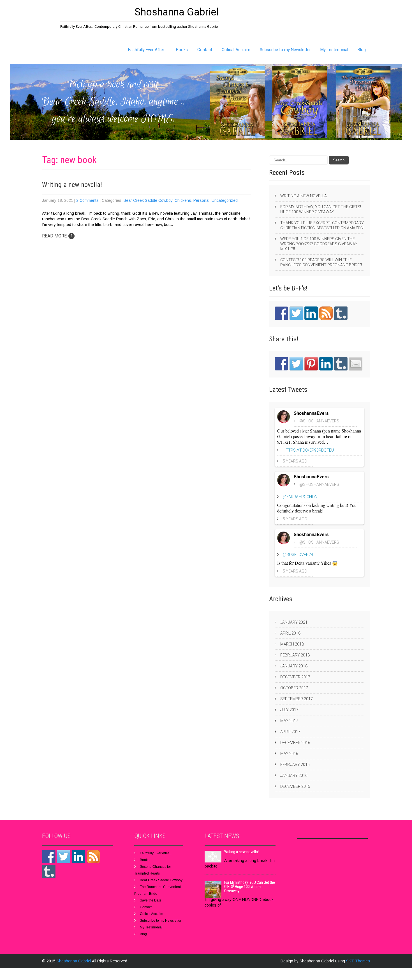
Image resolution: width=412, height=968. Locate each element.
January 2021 (293, 622)
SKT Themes (358, 961)
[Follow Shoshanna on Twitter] (296, 313)
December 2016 (295, 742)
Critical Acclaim (236, 49)
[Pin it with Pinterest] (311, 363)
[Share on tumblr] (341, 363)
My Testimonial (334, 49)
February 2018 (295, 655)
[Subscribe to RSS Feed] (326, 313)
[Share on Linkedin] (326, 363)
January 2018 (293, 666)
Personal (201, 200)
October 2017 (294, 688)
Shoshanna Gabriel (74, 961)
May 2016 (289, 753)
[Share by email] (355, 363)
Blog (362, 49)
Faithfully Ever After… (147, 49)
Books (182, 49)
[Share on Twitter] (296, 363)
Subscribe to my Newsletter (285, 49)
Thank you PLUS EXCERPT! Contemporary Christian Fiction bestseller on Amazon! (322, 225)
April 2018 (290, 633)
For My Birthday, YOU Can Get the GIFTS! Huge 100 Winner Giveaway (320, 209)
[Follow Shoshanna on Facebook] (281, 313)
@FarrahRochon (300, 497)
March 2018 (292, 644)
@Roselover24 (298, 554)
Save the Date (150, 900)
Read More (57, 236)
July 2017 (289, 710)
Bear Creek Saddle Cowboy (148, 200)
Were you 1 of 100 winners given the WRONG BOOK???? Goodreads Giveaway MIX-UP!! (318, 244)
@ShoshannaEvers (319, 421)
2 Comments (87, 200)
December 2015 (295, 786)
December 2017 (295, 677)
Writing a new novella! (72, 185)
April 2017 (290, 731)
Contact (204, 49)
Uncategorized (225, 200)
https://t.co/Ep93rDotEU (308, 450)
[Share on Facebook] (281, 363)
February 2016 (295, 764)
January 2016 (293, 775)
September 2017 (296, 699)
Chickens (183, 200)
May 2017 (289, 720)
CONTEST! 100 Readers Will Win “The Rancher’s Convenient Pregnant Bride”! (321, 262)
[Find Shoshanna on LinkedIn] (311, 313)
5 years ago (295, 461)
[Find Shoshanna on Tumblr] (341, 313)
